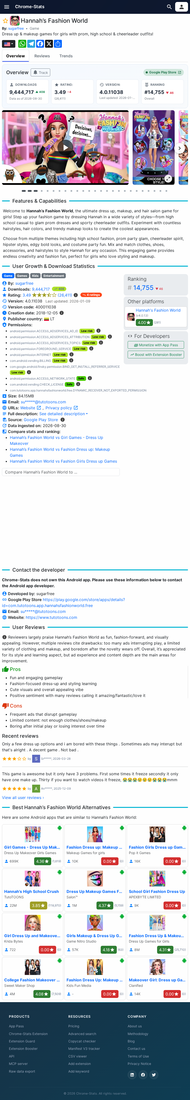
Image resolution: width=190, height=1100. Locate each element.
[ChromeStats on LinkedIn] (132, 1074)
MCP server (18, 1064)
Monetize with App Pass (158, 345)
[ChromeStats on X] (153, 1074)
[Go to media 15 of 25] (107, 191)
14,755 (148, 287)
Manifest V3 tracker (84, 1049)
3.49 (47, 295)
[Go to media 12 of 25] (89, 191)
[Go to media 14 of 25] (101, 191)
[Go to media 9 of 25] (71, 191)
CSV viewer (77, 1056)
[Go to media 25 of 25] (166, 191)
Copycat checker (82, 1041)
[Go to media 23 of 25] (154, 191)
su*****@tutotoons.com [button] (43, 401)
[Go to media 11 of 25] (83, 191)
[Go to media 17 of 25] (119, 191)
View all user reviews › (23, 797)
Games (22, 276)
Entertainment (54, 276)
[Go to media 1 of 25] (24, 191)
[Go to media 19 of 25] (131, 191)
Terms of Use (138, 1056)
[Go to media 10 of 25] (77, 191)
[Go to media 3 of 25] (36, 191)
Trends (66, 55)
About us (135, 1026)
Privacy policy (59, 407)
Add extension (79, 1064)
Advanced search (82, 1034)
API (11, 1056)
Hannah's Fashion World (158, 310)
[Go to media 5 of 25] (47, 191)
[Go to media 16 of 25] (113, 191)
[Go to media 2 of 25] (30, 191)
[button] (7, 7)
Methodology (138, 1034)
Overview (15, 55)
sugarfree (16, 28)
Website (28, 407)
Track (43, 72)
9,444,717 (41, 289)
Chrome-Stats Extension (28, 1034)
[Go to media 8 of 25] (65, 191)
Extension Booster (23, 1049)
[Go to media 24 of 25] (160, 191)
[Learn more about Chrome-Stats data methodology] (62, 419)
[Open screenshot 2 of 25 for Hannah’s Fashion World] (154, 147)
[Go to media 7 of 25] (59, 191)
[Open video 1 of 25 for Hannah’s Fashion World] (65, 147)
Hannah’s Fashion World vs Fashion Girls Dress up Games (63, 461)
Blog (131, 1041)
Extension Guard (22, 1041)
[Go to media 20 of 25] (137, 191)
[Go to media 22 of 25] (148, 191)
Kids (35, 276)
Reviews (42, 55)
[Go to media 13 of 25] (95, 191)
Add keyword (78, 1071)
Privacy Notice (139, 1064)
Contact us (136, 1049)
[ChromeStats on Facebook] (143, 1074)
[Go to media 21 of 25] (142, 191)
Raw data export (22, 1071)
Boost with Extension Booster (158, 354)
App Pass (16, 1026)
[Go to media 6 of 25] (53, 191)
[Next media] (179, 148)
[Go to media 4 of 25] (42, 191)
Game (34, 28)
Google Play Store (162, 72)
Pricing (73, 1026)
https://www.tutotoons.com (51, 617)
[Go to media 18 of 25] (125, 191)
